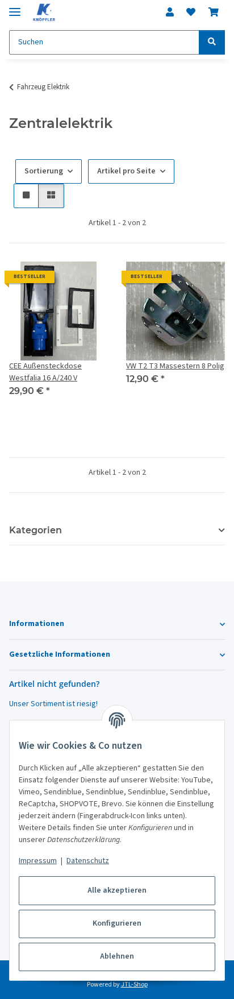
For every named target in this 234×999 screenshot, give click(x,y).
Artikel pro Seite (126, 171)
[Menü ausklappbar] (14, 7)
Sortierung (43, 171)
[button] (170, 12)
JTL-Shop (134, 984)
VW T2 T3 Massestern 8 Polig (175, 366)
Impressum (38, 861)
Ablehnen (117, 956)
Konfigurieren (117, 923)
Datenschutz (87, 861)
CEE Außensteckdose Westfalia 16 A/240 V (45, 372)
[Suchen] (212, 42)
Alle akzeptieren (117, 890)
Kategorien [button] (35, 530)
